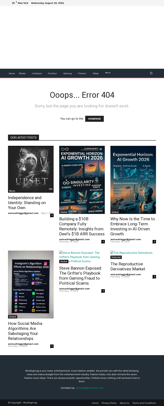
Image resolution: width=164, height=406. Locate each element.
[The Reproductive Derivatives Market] (133, 255)
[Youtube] (152, 3)
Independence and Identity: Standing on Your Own (27, 202)
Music (12, 190)
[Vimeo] (148, 3)
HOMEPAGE (94, 118)
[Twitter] (143, 3)
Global (63, 212)
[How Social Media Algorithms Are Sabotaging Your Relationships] (31, 285)
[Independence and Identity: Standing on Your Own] (31, 169)
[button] (151, 73)
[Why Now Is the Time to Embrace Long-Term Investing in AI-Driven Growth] (133, 180)
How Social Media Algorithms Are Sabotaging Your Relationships (25, 331)
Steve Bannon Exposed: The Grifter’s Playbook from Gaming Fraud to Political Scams (80, 276)
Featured (116, 257)
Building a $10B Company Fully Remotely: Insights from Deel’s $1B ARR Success (82, 226)
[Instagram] (138, 3)
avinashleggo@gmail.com (23, 213)
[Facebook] (133, 3)
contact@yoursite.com (89, 387)
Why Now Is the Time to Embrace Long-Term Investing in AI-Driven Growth (132, 226)
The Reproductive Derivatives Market (127, 266)
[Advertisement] (105, 38)
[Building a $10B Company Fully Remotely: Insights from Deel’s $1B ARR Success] (82, 180)
